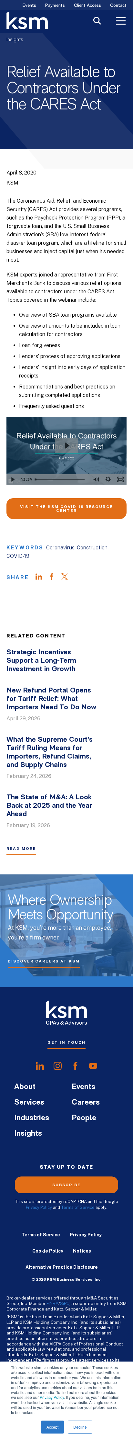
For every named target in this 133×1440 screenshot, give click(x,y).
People (84, 1118)
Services (29, 1103)
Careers (86, 1103)
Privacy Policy (52, 1397)
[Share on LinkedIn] (42, 577)
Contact (118, 5)
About (25, 1087)
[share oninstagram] (58, 1066)
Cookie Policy (47, 1251)
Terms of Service (78, 1207)
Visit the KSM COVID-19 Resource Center (66, 508)
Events (29, 5)
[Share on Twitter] (67, 577)
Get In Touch (66, 1042)
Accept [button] (52, 1427)
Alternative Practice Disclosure (62, 1267)
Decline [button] (80, 1427)
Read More (21, 848)
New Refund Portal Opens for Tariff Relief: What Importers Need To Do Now (51, 699)
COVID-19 (17, 556)
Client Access (87, 5)
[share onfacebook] (75, 1066)
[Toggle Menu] (120, 21)
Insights (14, 39)
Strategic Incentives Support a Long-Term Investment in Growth (41, 661)
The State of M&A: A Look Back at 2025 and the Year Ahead (49, 806)
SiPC (64, 1303)
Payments (55, 5)
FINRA (52, 1303)
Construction (92, 548)
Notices (82, 1251)
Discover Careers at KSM (44, 961)
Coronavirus (60, 548)
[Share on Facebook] (54, 577)
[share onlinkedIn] (40, 1066)
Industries (31, 1118)
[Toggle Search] (97, 21)
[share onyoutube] (93, 1066)
